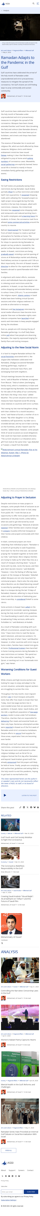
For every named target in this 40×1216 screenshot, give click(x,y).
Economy (4, 862)
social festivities (7, 356)
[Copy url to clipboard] (20, 807)
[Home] (20, 1162)
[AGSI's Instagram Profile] (15, 1176)
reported (9, 727)
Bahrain (10, 833)
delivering (5, 721)
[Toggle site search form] (33, 3)
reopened (25, 195)
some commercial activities (19, 222)
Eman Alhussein (6, 872)
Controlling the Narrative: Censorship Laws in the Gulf (19, 991)
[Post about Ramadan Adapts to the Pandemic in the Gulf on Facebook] (31, 807)
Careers (21, 1170)
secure (18, 733)
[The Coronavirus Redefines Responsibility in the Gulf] (10, 853)
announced (11, 762)
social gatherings (8, 164)
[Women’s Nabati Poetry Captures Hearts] (20, 1017)
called (27, 607)
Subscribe (31, 1192)
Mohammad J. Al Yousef (14, 96)
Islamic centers (24, 295)
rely (9, 697)
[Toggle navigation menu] (38, 3)
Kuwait (11, 862)
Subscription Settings (8, 1200)
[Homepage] (5, 3)
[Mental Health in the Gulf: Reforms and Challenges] (20, 1064)
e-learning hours (28, 216)
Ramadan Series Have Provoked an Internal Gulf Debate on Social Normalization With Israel (19, 1134)
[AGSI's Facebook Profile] (5, 1176)
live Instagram (18, 309)
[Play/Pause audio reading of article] (5, 795)
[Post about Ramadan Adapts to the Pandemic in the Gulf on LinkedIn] (24, 807)
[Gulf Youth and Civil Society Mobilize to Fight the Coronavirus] (10, 825)
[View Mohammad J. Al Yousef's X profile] (2, 943)
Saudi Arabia (17, 890)
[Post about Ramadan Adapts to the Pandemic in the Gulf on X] (27, 807)
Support (12, 1170)
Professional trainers (17, 648)
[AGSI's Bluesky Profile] (19, 1176)
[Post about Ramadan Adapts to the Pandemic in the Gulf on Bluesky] (35, 807)
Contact (30, 1170)
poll (7, 335)
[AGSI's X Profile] (2, 1176)
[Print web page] (38, 807)
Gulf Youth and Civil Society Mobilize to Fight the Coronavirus (16, 838)
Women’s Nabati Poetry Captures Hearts (18, 1039)
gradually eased (7, 254)
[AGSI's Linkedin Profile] (12, 1176)
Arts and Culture (6, 50)
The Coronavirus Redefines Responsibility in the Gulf (12, 867)
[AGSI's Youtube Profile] (9, 1176)
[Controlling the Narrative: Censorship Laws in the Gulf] (20, 970)
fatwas (3, 155)
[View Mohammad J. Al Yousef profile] (3, 96)
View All (8, 1150)
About (3, 1170)
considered (21, 599)
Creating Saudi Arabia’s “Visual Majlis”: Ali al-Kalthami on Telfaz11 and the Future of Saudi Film (17, 898)
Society (3, 833)
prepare (6, 531)
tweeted (4, 528)
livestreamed (13, 230)
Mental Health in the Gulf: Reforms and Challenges (18, 1085)
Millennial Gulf (29, 50)
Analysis (6, 10)
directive (4, 266)
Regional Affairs (18, 50)
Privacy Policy (5, 1181)
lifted (10, 192)
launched (25, 318)
